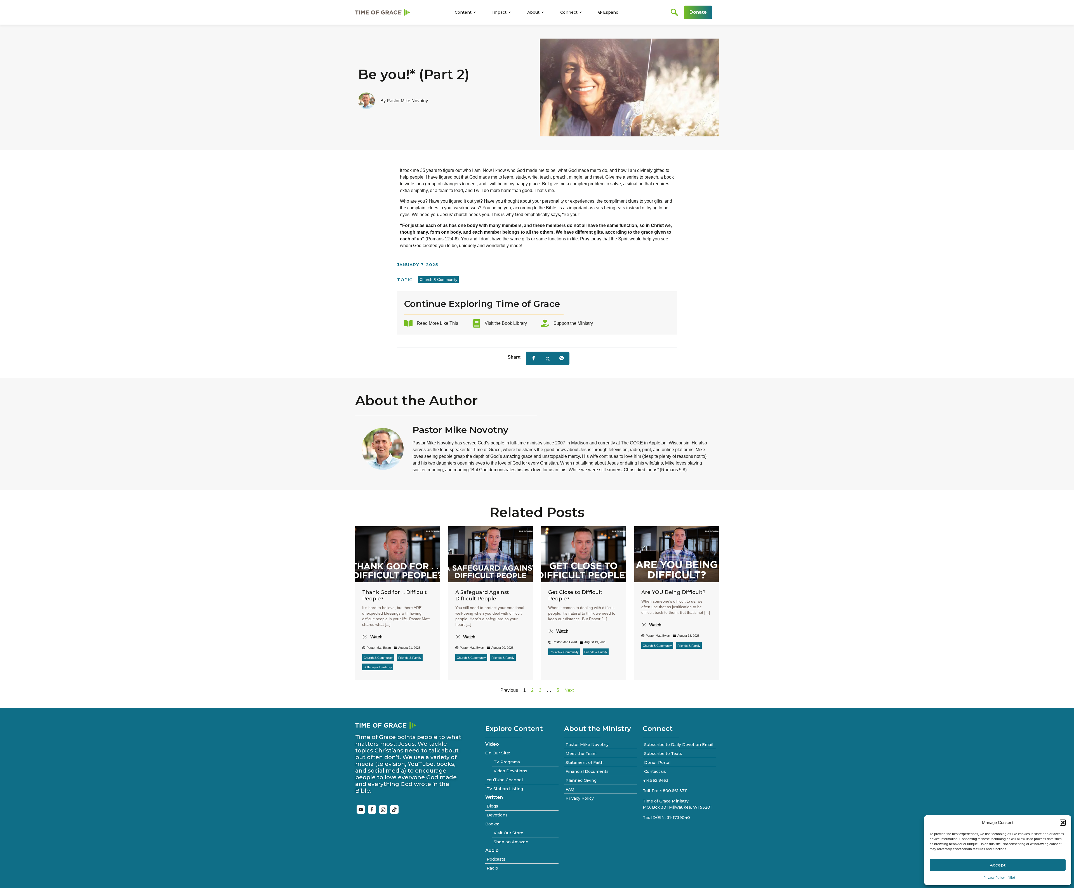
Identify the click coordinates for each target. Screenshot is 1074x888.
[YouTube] (361, 809)
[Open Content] (474, 12)
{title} (1011, 878)
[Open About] (542, 12)
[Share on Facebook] (533, 358)
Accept (997, 865)
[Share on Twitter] (547, 358)
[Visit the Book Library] (476, 323)
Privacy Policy (994, 878)
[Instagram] (383, 809)
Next (569, 690)
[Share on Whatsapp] (561, 358)
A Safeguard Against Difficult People (482, 595)
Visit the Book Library (506, 323)
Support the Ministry (573, 323)
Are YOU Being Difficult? (673, 592)
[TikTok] (394, 809)
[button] (1063, 822)
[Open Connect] (580, 12)
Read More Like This (437, 323)
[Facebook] (372, 809)
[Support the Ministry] (545, 323)
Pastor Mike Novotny (460, 429)
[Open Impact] (509, 12)
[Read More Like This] (408, 323)
